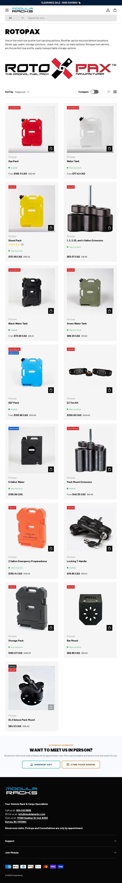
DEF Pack (13, 402)
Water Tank (73, 161)
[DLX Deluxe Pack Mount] (31, 688)
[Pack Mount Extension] (90, 450)
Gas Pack (13, 161)
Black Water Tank (18, 323)
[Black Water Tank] (31, 291)
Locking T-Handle (77, 561)
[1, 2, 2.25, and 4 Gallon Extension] (90, 208)
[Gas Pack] (31, 129)
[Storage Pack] (31, 608)
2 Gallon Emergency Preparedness (27, 561)
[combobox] (61, 18)
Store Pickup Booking (83, 764)
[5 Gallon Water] (31, 450)
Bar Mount (72, 640)
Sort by (9, 91)
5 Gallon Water (16, 481)
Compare (83, 91)
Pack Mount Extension (79, 481)
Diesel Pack (15, 240)
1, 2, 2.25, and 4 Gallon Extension (85, 240)
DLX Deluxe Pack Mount (21, 719)
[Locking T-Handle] (90, 529)
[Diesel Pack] (31, 208)
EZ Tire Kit (72, 402)
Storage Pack (16, 640)
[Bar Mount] (90, 608)
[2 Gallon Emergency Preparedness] (31, 529)
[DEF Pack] (31, 371)
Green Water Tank (77, 323)
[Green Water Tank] (90, 291)
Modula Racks (17, 875)
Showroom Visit (43, 764)
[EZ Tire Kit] (90, 371)
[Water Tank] (90, 129)
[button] (115, 10)
